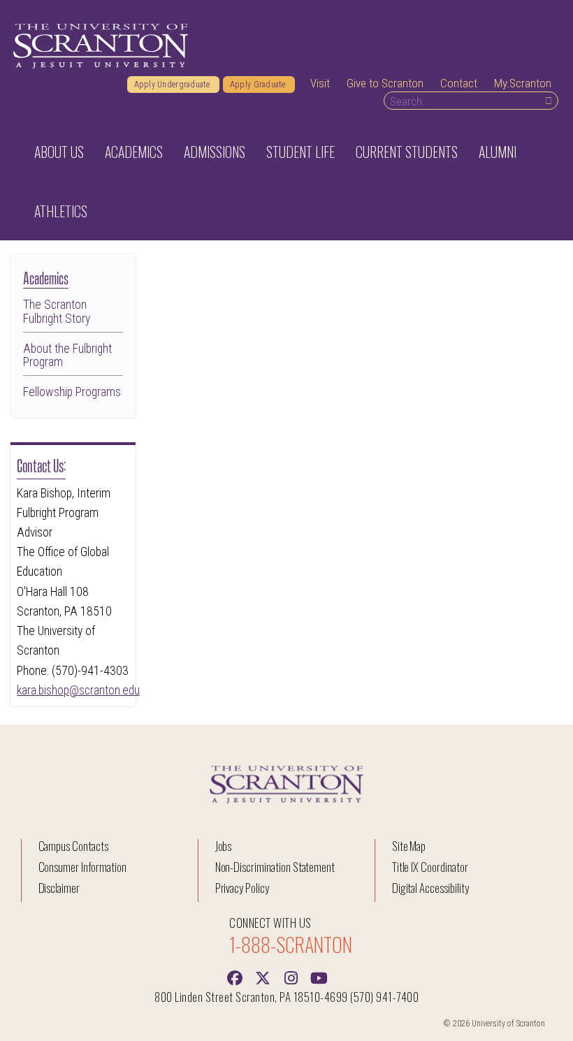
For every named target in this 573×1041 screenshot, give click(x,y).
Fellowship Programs (72, 392)
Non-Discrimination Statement (275, 866)
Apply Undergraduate (173, 84)
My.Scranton (522, 83)
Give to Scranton (385, 83)
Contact (458, 83)
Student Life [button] (300, 151)
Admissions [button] (214, 151)
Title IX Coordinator (430, 866)
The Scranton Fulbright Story (56, 311)
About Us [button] (59, 151)
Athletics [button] (60, 211)
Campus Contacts (73, 845)
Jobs (223, 845)
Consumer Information (82, 866)
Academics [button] (134, 151)
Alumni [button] (497, 151)
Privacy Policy (242, 887)
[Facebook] (235, 977)
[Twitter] (263, 977)
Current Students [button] (407, 151)
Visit (320, 83)
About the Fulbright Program (67, 355)
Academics (45, 276)
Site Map (409, 845)
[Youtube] (319, 977)
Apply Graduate (259, 84)
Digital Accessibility (430, 887)
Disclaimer (59, 887)
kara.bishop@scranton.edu (78, 690)
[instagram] (291, 977)
